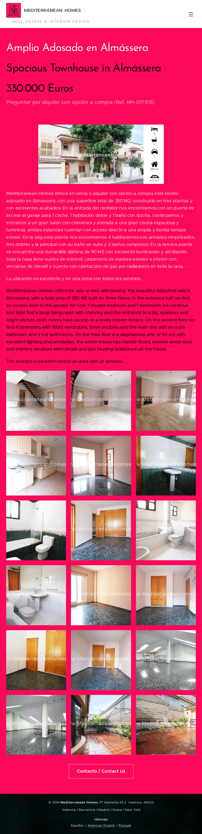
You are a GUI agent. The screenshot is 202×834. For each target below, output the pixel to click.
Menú (191, 14)
